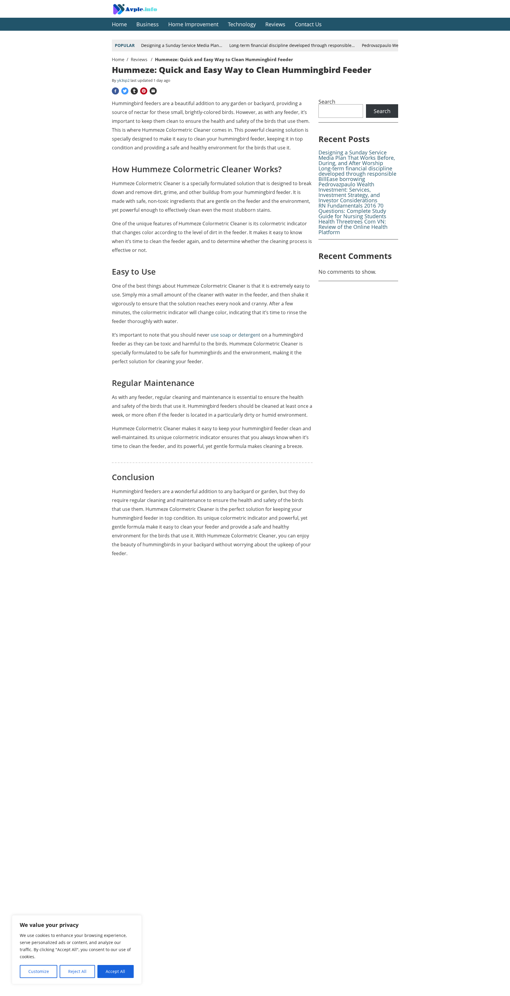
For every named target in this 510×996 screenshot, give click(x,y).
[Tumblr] (134, 90)
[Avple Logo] (141, 13)
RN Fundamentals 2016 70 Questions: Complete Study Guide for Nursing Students (352, 211)
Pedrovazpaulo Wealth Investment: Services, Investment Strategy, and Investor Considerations (349, 192)
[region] (77, 949)
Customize (38, 971)
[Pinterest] (143, 90)
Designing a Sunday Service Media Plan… (181, 45)
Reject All (77, 971)
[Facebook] (115, 90)
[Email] (153, 90)
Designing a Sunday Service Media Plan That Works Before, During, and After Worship (356, 158)
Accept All (115, 971)
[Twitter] (124, 90)
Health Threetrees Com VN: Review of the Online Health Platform (353, 227)
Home (118, 59)
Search (326, 101)
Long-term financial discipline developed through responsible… (292, 45)
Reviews (139, 59)
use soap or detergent (235, 335)
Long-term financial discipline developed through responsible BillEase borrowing (357, 173)
